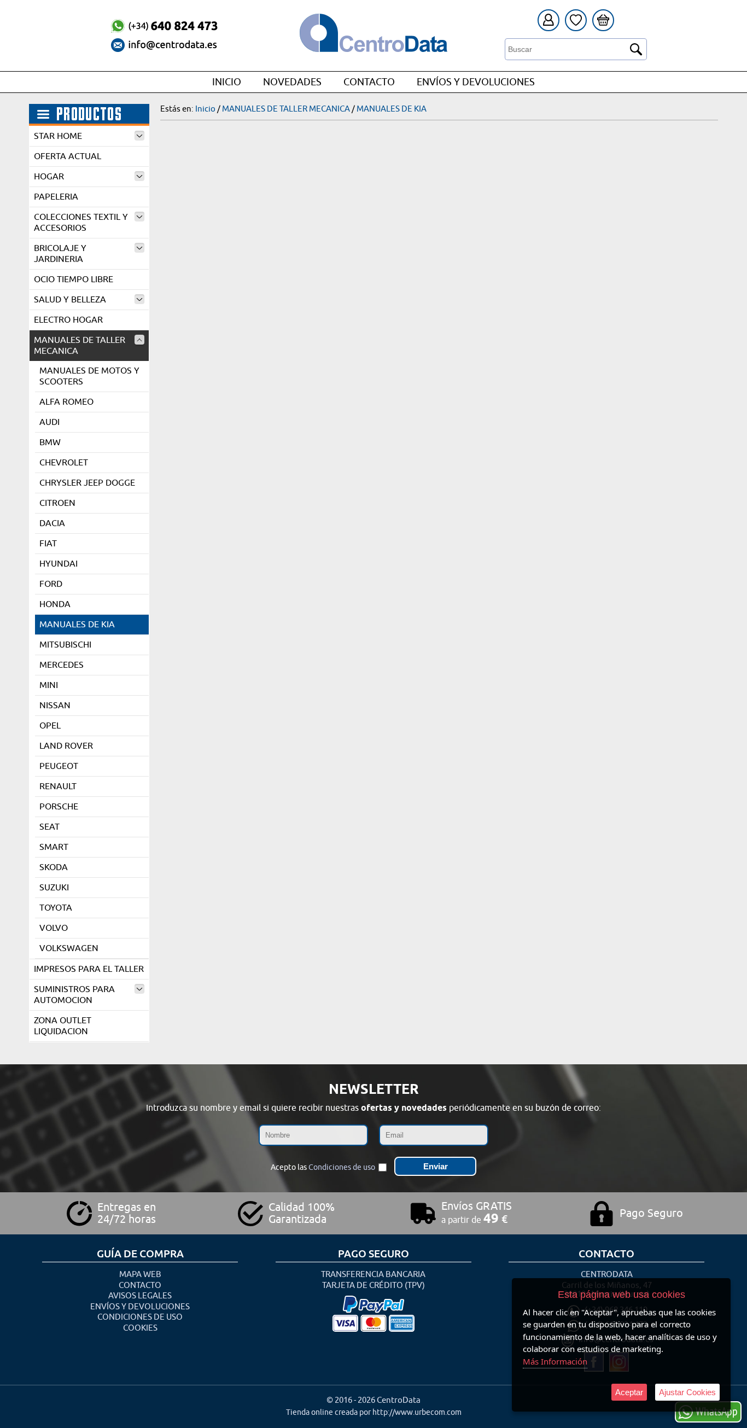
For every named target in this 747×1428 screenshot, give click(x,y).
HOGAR (49, 176)
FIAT (48, 543)
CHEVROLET (63, 462)
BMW (50, 442)
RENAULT (58, 786)
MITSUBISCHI (65, 644)
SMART (53, 847)
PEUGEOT (58, 766)
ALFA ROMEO (66, 402)
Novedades (292, 82)
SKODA (53, 867)
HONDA (55, 604)
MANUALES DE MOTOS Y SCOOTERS (89, 376)
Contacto (369, 82)
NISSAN (55, 705)
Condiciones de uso (341, 1167)
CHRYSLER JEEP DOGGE (87, 482)
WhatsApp (717, 1411)
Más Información (555, 1361)
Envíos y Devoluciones (476, 82)
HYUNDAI (58, 563)
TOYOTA (55, 907)
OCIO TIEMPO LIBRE (73, 279)
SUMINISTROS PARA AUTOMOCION (74, 995)
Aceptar (629, 1392)
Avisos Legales (140, 1296)
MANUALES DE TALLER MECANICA (79, 346)
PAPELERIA (56, 196)
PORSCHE (58, 806)
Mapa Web (140, 1274)
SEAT (49, 826)
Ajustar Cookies (687, 1392)
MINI (48, 685)
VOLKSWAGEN (68, 948)
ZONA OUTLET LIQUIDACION (62, 1026)
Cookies (140, 1328)
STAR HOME (58, 136)
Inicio (226, 82)
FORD (50, 584)
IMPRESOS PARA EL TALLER (89, 969)
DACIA (52, 523)
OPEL (50, 725)
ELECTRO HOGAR (68, 319)
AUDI (49, 422)
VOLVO (53, 928)
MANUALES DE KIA (77, 624)
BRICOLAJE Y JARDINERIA (60, 254)
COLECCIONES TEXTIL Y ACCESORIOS (81, 223)
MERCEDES (61, 665)
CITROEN (57, 503)
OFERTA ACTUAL (67, 156)
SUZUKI (54, 887)
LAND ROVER (66, 746)
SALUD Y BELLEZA (70, 299)
